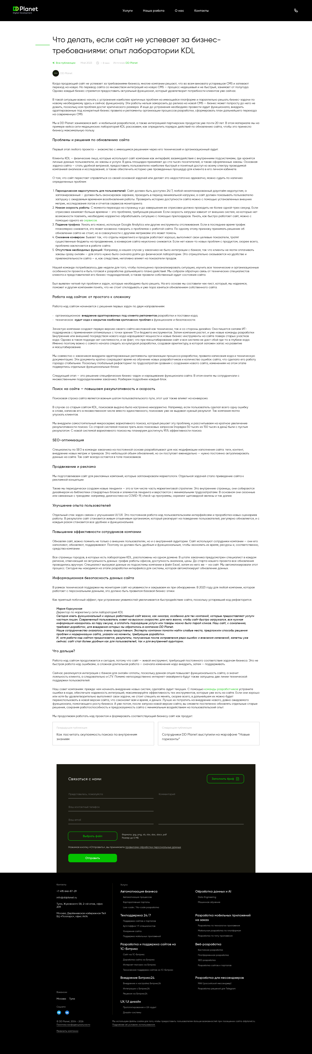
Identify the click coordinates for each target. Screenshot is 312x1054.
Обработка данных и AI (213, 891)
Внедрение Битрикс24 (137, 978)
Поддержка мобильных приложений (142, 936)
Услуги (128, 11)
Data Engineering (207, 897)
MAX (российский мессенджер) (214, 983)
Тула (72, 998)
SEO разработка (207, 960)
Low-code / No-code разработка (141, 907)
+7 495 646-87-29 (67, 891)
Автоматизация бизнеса (138, 891)
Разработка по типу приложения (215, 935)
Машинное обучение (209, 902)
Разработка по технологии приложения (219, 925)
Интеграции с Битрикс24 (136, 988)
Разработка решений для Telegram (217, 988)
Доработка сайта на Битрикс (139, 959)
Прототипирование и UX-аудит (139, 1007)
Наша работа (153, 11)
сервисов (90, 220)
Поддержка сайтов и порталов (139, 921)
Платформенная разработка (213, 955)
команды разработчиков (221, 689)
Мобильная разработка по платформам (219, 930)
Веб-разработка (208, 944)
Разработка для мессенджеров (219, 978)
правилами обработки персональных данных (153, 847)
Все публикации (63, 63)
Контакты (201, 11)
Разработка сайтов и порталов (214, 965)
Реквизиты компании (67, 1031)
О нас (179, 11)
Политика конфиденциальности (73, 1024)
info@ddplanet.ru (67, 897)
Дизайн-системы (132, 1012)
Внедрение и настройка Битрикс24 (142, 983)
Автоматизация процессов (137, 897)
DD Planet (132, 62)
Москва (61, 998)
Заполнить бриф (223, 779)
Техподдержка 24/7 (135, 915)
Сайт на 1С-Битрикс (134, 954)
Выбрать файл (92, 836)
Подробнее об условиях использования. (133, 1024)
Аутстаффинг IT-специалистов (139, 926)
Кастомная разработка (210, 950)
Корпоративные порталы (136, 902)
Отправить (92, 858)
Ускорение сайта (132, 931)
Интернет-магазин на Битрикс (139, 964)
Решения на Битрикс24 (135, 993)
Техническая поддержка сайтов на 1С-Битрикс (148, 970)
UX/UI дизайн (130, 1001)
